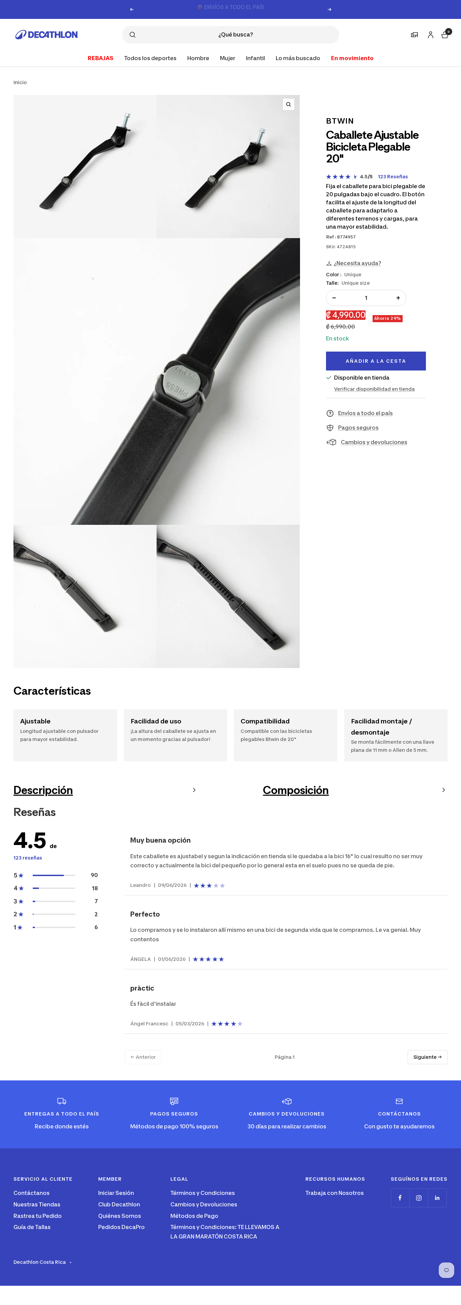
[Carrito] (444, 34)
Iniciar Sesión (116, 1192)
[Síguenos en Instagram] (418, 1197)
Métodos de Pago (194, 1215)
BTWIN (340, 121)
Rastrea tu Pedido (37, 1215)
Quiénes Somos (119, 1215)
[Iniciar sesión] (430, 33)
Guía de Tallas (32, 1227)
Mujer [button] (227, 57)
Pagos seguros (358, 427)
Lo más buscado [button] (298, 57)
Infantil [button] (255, 57)
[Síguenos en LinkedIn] (437, 1197)
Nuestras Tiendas (36, 1204)
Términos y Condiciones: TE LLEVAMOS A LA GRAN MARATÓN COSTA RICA (224, 1232)
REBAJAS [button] (100, 57)
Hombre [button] (198, 57)
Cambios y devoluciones (374, 442)
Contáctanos (31, 1192)
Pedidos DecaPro (121, 1227)
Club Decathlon (119, 1204)
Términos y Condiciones (202, 1192)
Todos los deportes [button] (150, 57)
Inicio (20, 82)
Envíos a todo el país (365, 413)
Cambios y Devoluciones (203, 1204)
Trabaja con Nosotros (334, 1192)
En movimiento (352, 57)
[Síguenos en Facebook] (400, 1197)
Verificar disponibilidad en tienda (374, 389)
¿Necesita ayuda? (357, 263)
